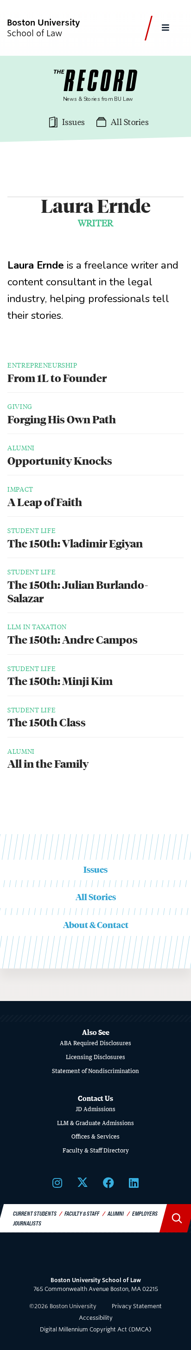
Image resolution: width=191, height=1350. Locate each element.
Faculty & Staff (81, 1213)
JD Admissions (95, 1109)
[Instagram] (57, 1182)
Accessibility (96, 1317)
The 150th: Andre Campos (72, 640)
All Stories (96, 897)
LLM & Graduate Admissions (95, 1123)
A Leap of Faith (44, 502)
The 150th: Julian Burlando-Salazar (77, 592)
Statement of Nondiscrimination (95, 1070)
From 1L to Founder (57, 378)
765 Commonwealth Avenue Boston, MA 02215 (95, 1284)
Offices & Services (95, 1136)
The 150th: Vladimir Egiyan (75, 544)
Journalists (27, 1223)
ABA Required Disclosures (95, 1043)
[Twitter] (82, 1182)
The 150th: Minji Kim (60, 681)
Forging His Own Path (61, 420)
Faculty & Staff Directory (96, 1150)
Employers (145, 1213)
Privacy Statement (137, 1306)
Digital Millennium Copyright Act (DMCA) (96, 1329)
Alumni (116, 1213)
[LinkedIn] (134, 1182)
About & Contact (95, 925)
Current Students (35, 1213)
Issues (95, 869)
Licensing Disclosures (95, 1057)
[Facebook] (108, 1182)
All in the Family (48, 764)
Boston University (95, 1258)
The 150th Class (46, 723)
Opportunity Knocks (59, 461)
